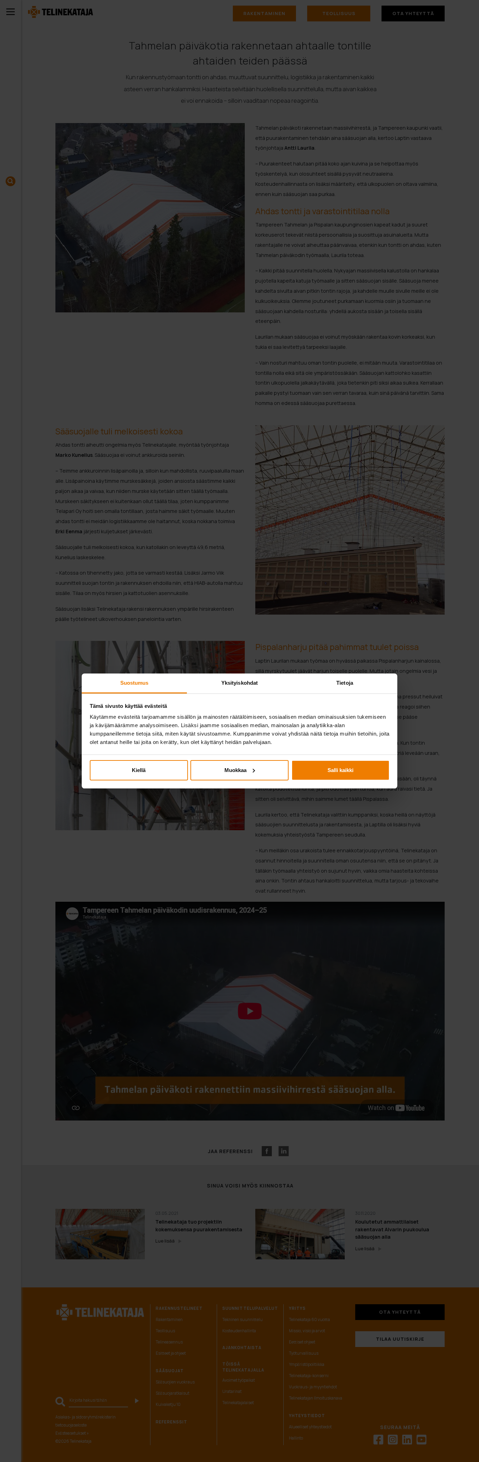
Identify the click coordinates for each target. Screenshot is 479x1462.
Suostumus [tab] (134, 683)
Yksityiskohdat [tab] (239, 683)
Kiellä (139, 770)
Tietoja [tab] (344, 683)
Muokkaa (235, 770)
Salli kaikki (340, 770)
